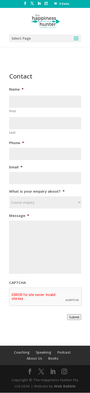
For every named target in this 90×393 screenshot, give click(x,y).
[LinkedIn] (39, 5)
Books (53, 358)
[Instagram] (46, 5)
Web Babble (65, 386)
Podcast (64, 352)
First (12, 111)
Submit (74, 317)
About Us (34, 358)
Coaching (22, 352)
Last (12, 132)
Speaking (43, 352)
